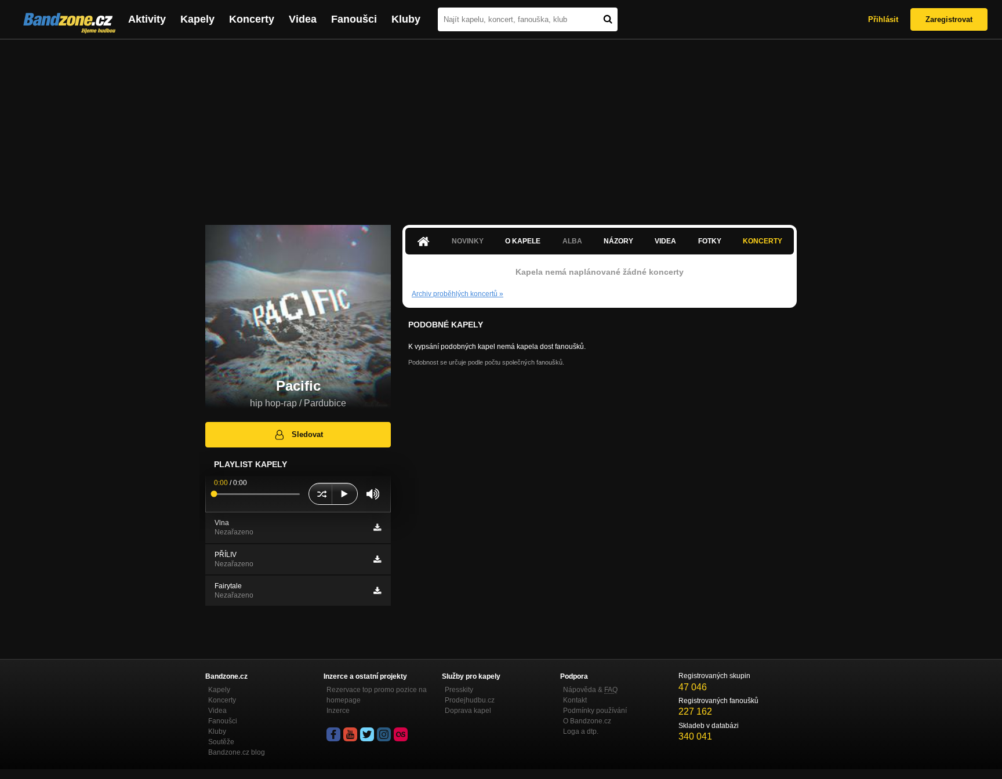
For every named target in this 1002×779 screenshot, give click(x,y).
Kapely (197, 19)
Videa (303, 19)
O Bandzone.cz (587, 721)
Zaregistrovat (948, 19)
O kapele (522, 241)
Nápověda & (590, 690)
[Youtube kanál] (350, 734)
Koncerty (251, 19)
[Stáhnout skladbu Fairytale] (377, 591)
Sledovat (307, 434)
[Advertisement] (501, 126)
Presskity (459, 690)
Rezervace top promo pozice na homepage (376, 695)
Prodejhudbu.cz (470, 700)
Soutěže (221, 742)
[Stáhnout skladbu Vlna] (377, 527)
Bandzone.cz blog (236, 752)
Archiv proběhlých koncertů (457, 294)
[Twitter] (367, 734)
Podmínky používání (595, 711)
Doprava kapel (468, 711)
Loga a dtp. (580, 731)
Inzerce (338, 711)
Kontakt (575, 700)
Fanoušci (354, 19)
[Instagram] (384, 734)
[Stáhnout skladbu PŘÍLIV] (377, 559)
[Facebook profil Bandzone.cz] (333, 734)
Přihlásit (883, 19)
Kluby (405, 19)
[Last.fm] (401, 734)
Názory (618, 241)
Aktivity (147, 19)
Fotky (709, 241)
